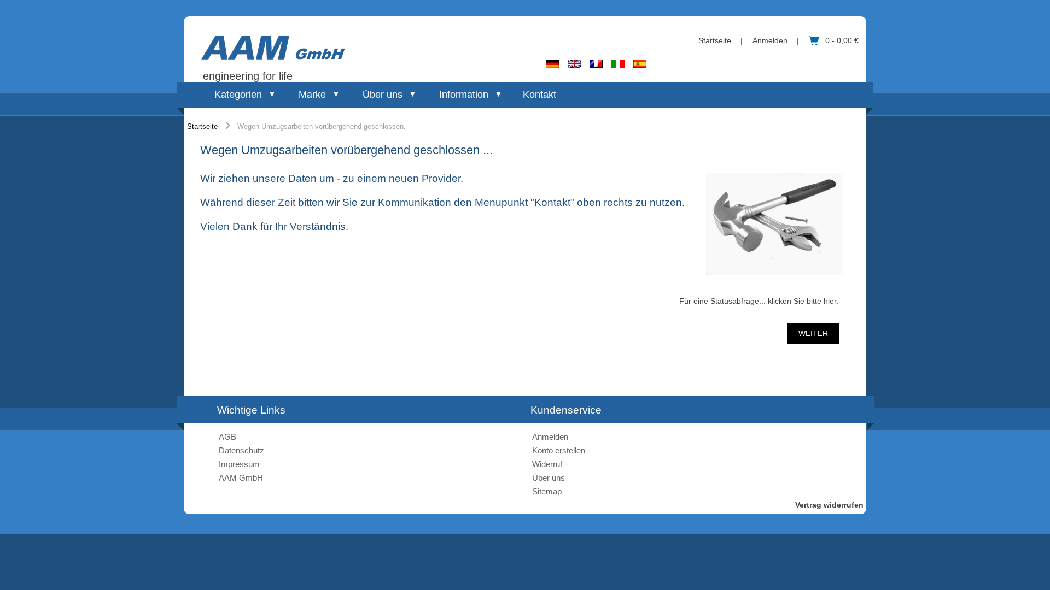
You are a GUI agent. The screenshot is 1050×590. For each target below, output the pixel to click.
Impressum (239, 464)
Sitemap (547, 491)
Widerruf (547, 464)
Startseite (714, 41)
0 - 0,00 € (842, 41)
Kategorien (238, 94)
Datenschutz (241, 450)
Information (463, 94)
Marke (312, 94)
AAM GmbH (241, 477)
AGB (227, 436)
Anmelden (770, 41)
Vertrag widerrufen (829, 504)
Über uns (382, 94)
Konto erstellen (558, 450)
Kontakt (539, 94)
